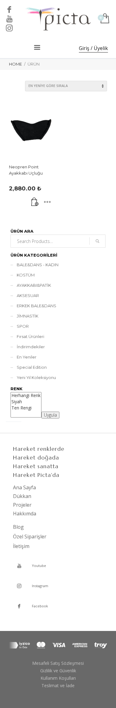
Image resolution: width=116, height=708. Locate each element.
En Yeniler (27, 356)
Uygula (50, 415)
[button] (35, 202)
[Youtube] (9, 18)
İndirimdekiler (31, 346)
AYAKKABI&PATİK (34, 285)
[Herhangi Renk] (26, 395)
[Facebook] (9, 9)
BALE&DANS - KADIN (37, 264)
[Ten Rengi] (26, 408)
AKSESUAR (28, 295)
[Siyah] (26, 402)
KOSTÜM (26, 274)
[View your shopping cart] (104, 19)
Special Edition (32, 367)
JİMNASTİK (27, 315)
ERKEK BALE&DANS (36, 305)
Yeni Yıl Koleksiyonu (36, 377)
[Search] (97, 241)
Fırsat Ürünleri (30, 336)
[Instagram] (9, 28)
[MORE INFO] (47, 202)
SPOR (23, 326)
